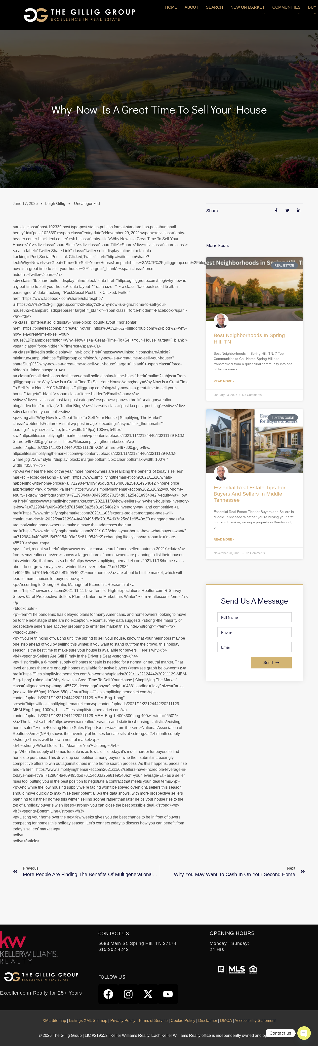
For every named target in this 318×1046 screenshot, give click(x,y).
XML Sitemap (54, 1020)
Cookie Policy (183, 1020)
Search (214, 7)
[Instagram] (128, 994)
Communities (286, 7)
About (192, 7)
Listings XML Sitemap (88, 1020)
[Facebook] (108, 994)
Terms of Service (153, 1020)
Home (171, 7)
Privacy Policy (122, 1020)
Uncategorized (87, 203)
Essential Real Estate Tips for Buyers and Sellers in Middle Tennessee (249, 494)
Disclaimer (207, 1020)
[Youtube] (168, 994)
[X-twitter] (148, 994)
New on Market (248, 7)
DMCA (226, 1020)
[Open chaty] (304, 1033)
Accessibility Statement (255, 1020)
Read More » (224, 381)
